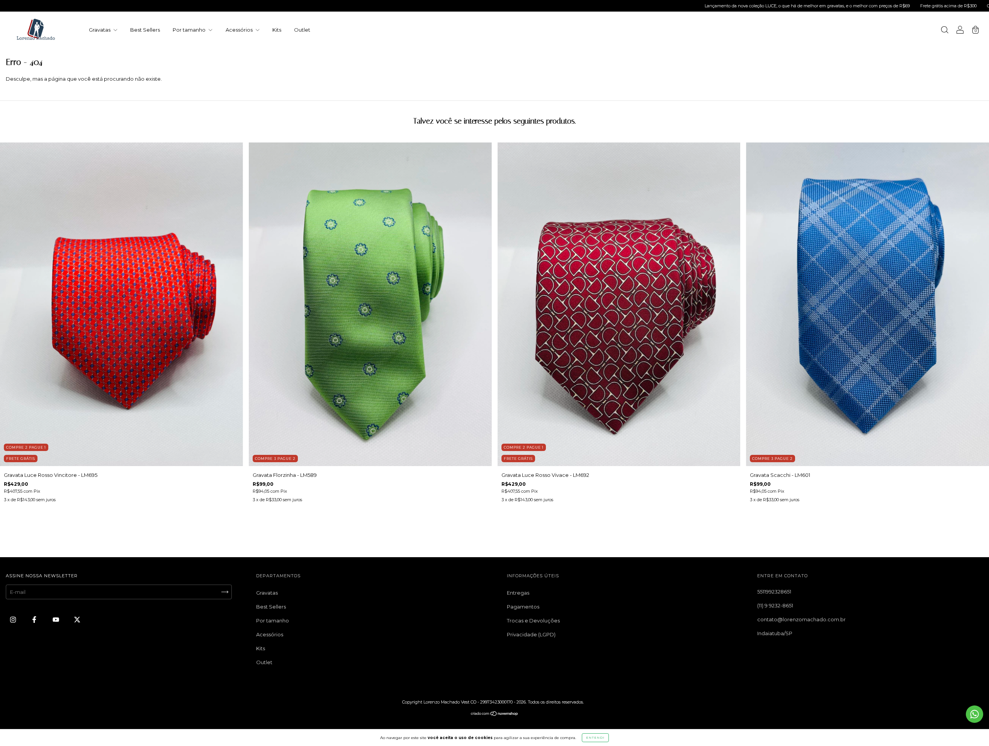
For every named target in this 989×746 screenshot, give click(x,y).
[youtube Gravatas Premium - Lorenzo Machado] (56, 619)
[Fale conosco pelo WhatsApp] (974, 714)
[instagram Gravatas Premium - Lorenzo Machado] (13, 619)
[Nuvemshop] (495, 714)
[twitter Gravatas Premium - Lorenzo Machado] (77, 619)
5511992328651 (774, 591)
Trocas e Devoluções (533, 620)
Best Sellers (145, 30)
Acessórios (240, 30)
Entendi (595, 737)
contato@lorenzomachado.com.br (801, 619)
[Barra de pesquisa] (944, 30)
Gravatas (100, 30)
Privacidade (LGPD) (531, 634)
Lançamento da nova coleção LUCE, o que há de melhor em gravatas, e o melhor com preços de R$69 (705, 5)
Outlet (302, 30)
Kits (276, 30)
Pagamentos (523, 607)
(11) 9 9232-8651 (775, 605)
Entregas (518, 593)
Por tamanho (190, 30)
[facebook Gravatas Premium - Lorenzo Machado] (34, 619)
